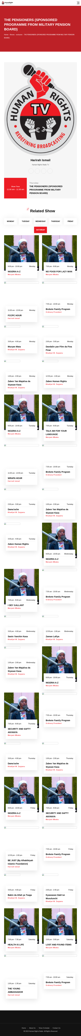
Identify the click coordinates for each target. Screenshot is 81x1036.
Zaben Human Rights (56, 381)
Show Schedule (44, 1028)
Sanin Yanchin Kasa (18, 636)
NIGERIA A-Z (14, 271)
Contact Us (56, 1028)
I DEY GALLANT (16, 605)
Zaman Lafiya (52, 636)
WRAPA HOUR (15, 478)
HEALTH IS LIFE (16, 944)
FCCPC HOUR (15, 315)
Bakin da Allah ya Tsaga (20, 895)
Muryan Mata (14, 346)
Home (24, 1028)
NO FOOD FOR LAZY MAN (59, 271)
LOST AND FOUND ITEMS (58, 944)
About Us (32, 1028)
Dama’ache (13, 509)
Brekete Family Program (58, 309)
